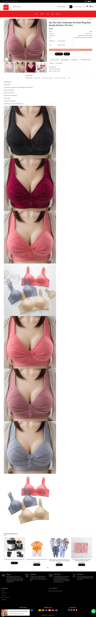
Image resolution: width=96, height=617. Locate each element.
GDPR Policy (4, 599)
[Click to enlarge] (6, 59)
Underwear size (52, 40)
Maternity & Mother (63, 19)
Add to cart (59, 53)
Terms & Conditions (6, 597)
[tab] (29, 77)
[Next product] (91, 19)
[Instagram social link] (87, 1)
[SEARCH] (71, 6)
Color (50, 44)
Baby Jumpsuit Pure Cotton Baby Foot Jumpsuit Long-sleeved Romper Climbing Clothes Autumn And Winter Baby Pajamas (59, 560)
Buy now (67, 53)
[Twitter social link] (54, 71)
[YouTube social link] (89, 1)
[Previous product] (89, 19)
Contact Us (4, 595)
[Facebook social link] (85, 1)
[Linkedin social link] (57, 71)
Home (50, 19)
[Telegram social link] (59, 71)
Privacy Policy (4, 592)
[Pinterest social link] (90, 1)
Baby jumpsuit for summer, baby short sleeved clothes (36, 559)
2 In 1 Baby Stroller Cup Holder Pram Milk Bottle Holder (14, 559)
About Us (3, 590)
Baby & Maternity (55, 19)
